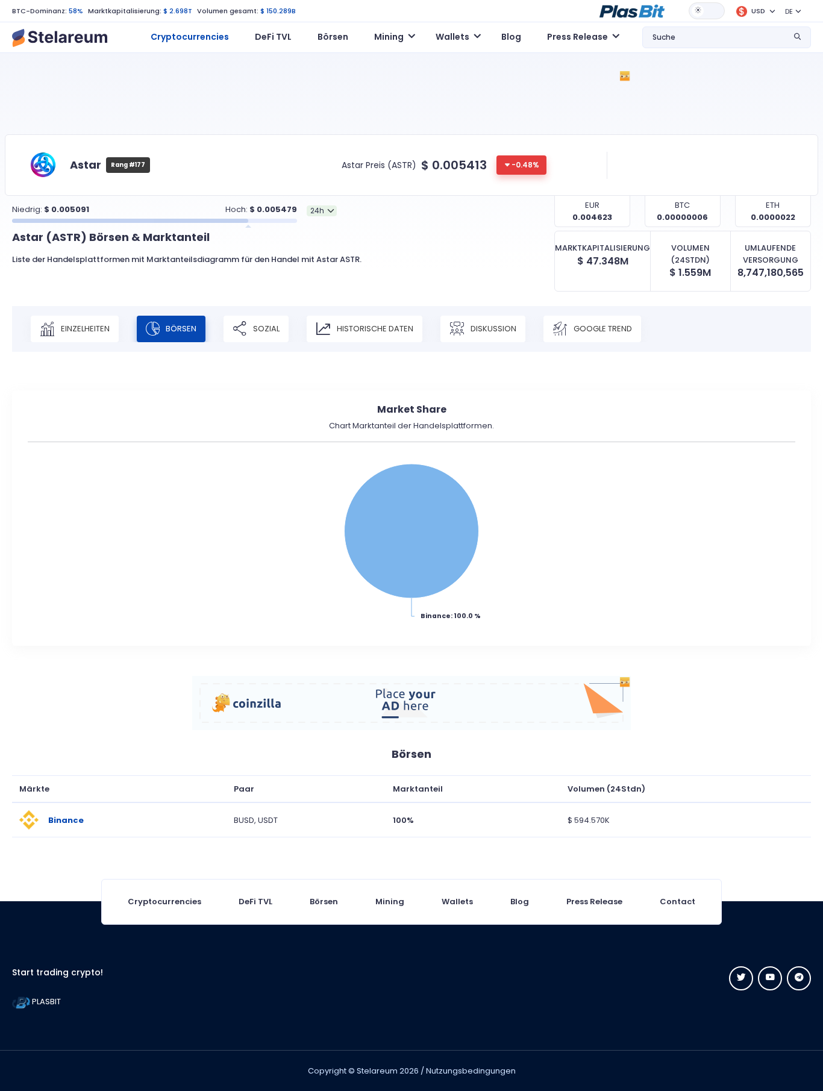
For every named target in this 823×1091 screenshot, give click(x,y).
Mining (389, 901)
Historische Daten (374, 328)
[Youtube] (770, 978)
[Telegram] (799, 978)
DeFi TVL (273, 37)
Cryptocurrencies (190, 37)
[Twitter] (741, 978)
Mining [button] (389, 37)
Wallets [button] (452, 37)
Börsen (333, 37)
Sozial (265, 328)
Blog (511, 37)
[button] (632, 10)
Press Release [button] (577, 37)
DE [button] (789, 11)
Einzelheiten (84, 328)
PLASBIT (45, 1001)
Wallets (457, 901)
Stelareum (377, 1071)
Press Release (594, 901)
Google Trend (602, 328)
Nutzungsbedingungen (471, 1071)
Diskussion (492, 328)
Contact (677, 901)
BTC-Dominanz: (39, 11)
